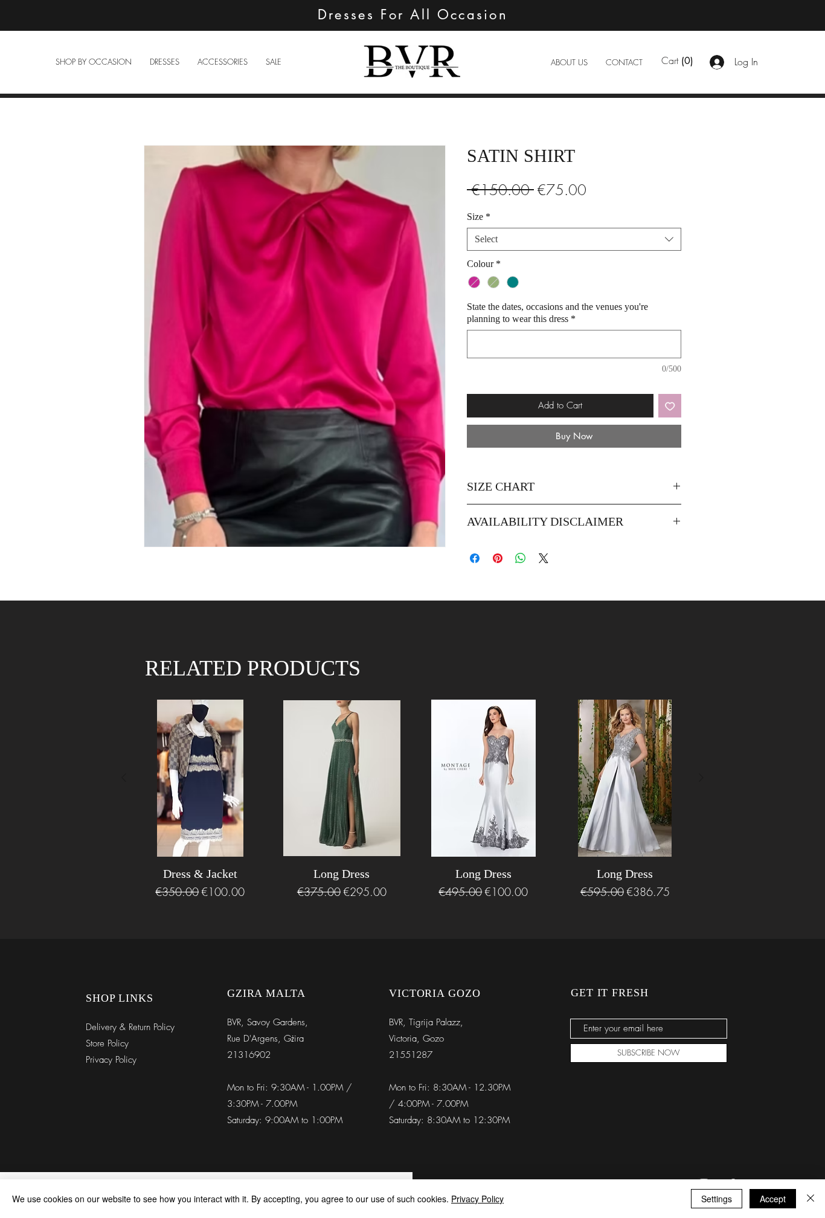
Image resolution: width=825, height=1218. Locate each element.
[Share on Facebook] (474, 558)
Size (478, 216)
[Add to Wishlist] (670, 405)
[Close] (810, 1198)
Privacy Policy (477, 1199)
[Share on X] (543, 558)
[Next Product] (701, 777)
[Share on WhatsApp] (520, 558)
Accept (773, 1199)
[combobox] (574, 239)
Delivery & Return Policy (130, 1027)
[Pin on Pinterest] (497, 558)
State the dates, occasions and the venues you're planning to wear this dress (557, 312)
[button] (94, 62)
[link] (677, 60)
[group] (412, 799)
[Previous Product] (124, 777)
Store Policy (107, 1043)
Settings (716, 1199)
